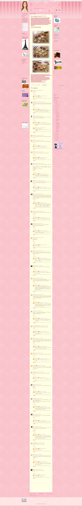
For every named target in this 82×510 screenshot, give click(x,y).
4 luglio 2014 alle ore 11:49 (42, 475)
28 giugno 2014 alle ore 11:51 (39, 250)
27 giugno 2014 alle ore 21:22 (43, 122)
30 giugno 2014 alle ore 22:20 (43, 271)
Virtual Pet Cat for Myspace (56, 95)
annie (33, 193)
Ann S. (34, 278)
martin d (34, 338)
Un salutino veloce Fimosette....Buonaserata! (57, 130)
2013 (55, 140)
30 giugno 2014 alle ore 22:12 (43, 217)
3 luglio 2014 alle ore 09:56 (42, 461)
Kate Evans (34, 163)
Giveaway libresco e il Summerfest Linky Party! (57, 116)
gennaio (57, 138)
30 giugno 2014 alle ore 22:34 (43, 358)
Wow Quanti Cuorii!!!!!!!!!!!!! (57, 113)
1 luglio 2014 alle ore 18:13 (37, 414)
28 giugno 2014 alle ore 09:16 (39, 211)
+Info (51, 0)
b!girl (33, 414)
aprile (56, 134)
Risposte (35, 94)
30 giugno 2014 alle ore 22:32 (43, 318)
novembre (57, 105)
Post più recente (33, 493)
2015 (55, 101)
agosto (57, 109)
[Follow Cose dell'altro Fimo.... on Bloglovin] (25, 49)
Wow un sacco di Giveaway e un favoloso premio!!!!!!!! (57, 123)
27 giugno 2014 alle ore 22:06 (39, 135)
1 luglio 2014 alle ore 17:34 (38, 384)
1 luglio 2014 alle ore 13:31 (42, 377)
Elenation (34, 469)
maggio (57, 133)
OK (53, 0)
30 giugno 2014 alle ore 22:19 (43, 258)
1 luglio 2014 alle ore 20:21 (38, 426)
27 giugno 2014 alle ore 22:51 (41, 180)
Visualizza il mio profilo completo (25, 63)
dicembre (57, 104)
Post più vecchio (49, 493)
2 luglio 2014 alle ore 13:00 (42, 420)
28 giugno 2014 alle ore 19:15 (38, 278)
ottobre (57, 106)
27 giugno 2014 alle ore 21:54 (41, 127)
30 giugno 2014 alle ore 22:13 (43, 244)
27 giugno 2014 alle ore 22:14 (40, 163)
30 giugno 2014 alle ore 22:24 (41, 365)
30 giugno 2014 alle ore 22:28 (43, 285)
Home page (41, 493)
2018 (55, 99)
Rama (33, 384)
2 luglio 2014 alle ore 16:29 (39, 454)
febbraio (57, 137)
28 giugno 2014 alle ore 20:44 (39, 294)
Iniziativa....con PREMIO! (24, 16)
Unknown (34, 90)
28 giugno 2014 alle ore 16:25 (39, 265)
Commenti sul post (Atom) (35, 495)
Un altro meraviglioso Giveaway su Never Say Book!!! (57, 120)
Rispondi (34, 92)
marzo (57, 136)
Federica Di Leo (35, 180)
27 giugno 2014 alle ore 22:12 (39, 151)
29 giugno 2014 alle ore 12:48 (44, 325)
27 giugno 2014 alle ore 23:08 (38, 193)
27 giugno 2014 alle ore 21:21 (43, 109)
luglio (56, 110)
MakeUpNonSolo (35, 372)
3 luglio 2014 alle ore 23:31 (39, 469)
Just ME (36, 127)
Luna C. (34, 426)
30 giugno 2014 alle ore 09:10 (39, 353)
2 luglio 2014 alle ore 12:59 (42, 391)
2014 (55, 103)
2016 (55, 100)
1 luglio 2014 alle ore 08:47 (40, 372)
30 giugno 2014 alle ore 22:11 (43, 202)
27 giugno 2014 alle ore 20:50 (39, 90)
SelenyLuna (36, 109)
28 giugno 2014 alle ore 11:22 (39, 237)
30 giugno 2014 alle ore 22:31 (43, 302)
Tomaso (34, 223)
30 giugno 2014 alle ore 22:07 (43, 145)
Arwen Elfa (34, 398)
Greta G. (34, 353)
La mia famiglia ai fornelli (36, 325)
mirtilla (34, 265)
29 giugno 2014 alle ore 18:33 (39, 338)
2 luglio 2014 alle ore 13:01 (42, 434)
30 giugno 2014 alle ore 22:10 (43, 187)
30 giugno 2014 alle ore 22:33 (43, 331)
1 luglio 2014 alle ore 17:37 (39, 398)
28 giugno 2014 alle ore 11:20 (38, 223)
